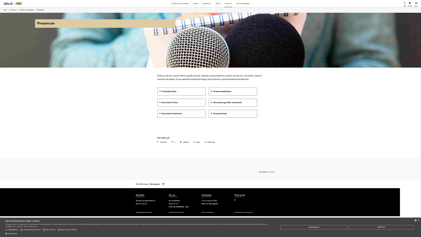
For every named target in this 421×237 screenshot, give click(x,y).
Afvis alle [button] (381, 227)
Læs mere (33, 226)
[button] (6, 230)
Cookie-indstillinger (208, 212)
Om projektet (174, 201)
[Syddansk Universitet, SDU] (8, 3)
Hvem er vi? (173, 204)
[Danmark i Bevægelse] (19, 3)
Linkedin (186, 142)
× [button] (418, 220)
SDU (5, 10)
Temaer (218, 3)
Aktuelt (195, 3)
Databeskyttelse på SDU (176, 212)
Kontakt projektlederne (145, 201)
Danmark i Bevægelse (27, 10)
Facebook (163, 142)
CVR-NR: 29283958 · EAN (179, 207)
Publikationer (206, 3)
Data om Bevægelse (243, 3)
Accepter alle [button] (314, 227)
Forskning (13, 10)
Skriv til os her (141, 204)
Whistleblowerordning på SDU (244, 212)
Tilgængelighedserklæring (144, 212)
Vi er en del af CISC (209, 201)
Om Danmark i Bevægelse (180, 3)
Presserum (228, 3)
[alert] (210, 227)
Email (198, 142)
